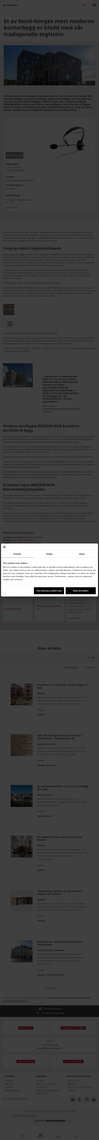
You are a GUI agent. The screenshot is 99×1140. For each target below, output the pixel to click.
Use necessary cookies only (48, 591)
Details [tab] (49, 554)
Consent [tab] (17, 554)
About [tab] (82, 554)
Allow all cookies (80, 591)
